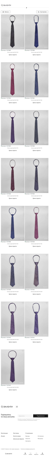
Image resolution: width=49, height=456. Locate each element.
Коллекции (4, 433)
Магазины (40, 438)
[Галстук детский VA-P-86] (12, 79)
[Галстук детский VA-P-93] (12, 31)
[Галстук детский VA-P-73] (12, 127)
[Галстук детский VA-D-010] (36, 319)
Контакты (27, 441)
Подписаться (40, 416)
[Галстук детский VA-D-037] (36, 271)
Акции (3, 436)
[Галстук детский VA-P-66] (12, 175)
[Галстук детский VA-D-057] (12, 271)
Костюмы (16, 433)
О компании (29, 433)
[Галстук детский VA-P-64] (36, 175)
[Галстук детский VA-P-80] (36, 79)
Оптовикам (41, 436)
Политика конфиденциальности (28, 449)
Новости (27, 438)
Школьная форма (18, 439)
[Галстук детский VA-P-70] (36, 127)
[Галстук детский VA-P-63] (12, 223)
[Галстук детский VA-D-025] (12, 319)
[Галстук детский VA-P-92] (36, 31)
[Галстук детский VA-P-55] (36, 223)
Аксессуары (17, 436)
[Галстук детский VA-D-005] (12, 367)
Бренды (27, 436)
